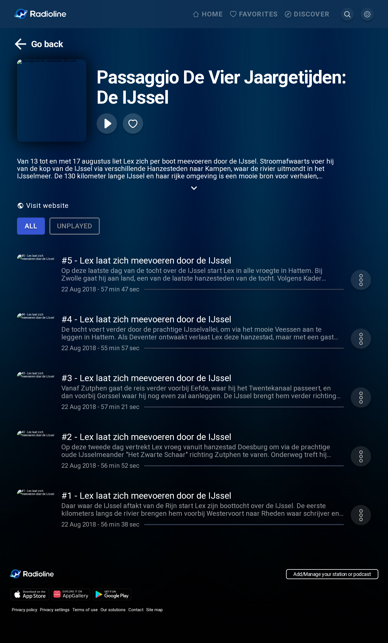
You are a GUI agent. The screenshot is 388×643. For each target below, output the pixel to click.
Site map (154, 609)
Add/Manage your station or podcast (332, 574)
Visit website (47, 206)
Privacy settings (55, 609)
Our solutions (113, 609)
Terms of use (85, 609)
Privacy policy (24, 609)
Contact (135, 609)
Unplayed (74, 226)
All (31, 226)
